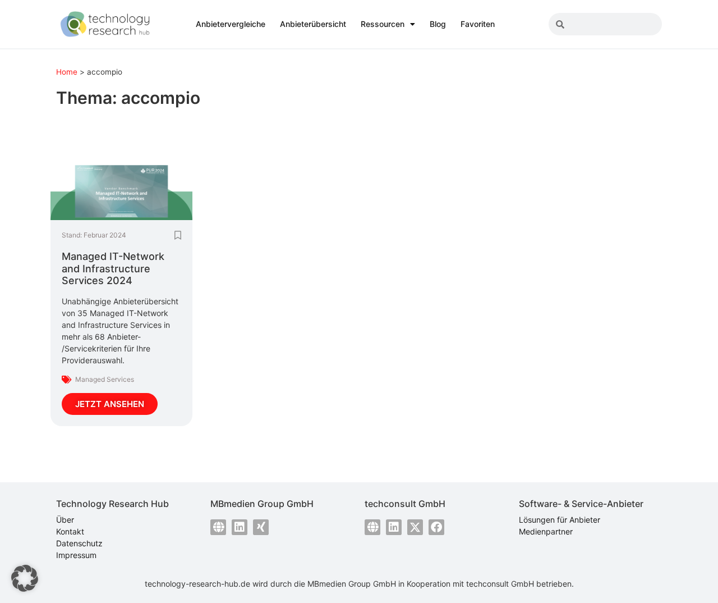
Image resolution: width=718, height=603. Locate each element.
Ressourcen (382, 24)
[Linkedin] (239, 527)
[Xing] (261, 527)
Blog (438, 24)
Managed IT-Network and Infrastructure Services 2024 (113, 268)
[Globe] (218, 527)
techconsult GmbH (500, 583)
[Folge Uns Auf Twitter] (415, 527)
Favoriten (478, 24)
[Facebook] (436, 527)
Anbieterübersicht (313, 24)
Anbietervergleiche (230, 24)
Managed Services (104, 379)
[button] (24, 578)
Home (66, 71)
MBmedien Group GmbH (351, 583)
